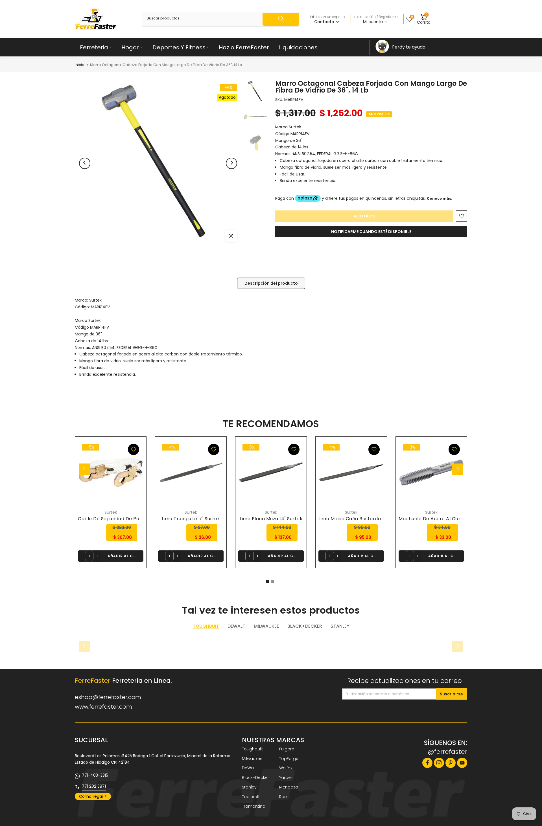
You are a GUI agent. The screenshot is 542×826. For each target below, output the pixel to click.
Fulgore (286, 749)
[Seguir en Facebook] (427, 763)
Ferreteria (94, 47)
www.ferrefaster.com (103, 707)
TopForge (288, 758)
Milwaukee (252, 758)
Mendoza (288, 787)
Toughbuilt (252, 749)
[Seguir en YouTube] (462, 763)
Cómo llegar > (93, 796)
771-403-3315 (95, 775)
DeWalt (249, 768)
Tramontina (253, 806)
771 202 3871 (94, 786)
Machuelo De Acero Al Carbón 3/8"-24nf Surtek (454, 518)
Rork (283, 796)
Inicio (79, 65)
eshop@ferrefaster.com (108, 697)
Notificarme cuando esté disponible (371, 231)
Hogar (130, 47)
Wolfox (285, 768)
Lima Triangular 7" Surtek (191, 518)
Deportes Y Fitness (179, 47)
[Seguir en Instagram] (439, 763)
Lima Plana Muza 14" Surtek (271, 518)
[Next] (231, 163)
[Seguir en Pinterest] (450, 763)
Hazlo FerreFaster (244, 47)
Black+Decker (255, 777)
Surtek (95, 300)
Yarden (286, 777)
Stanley (249, 787)
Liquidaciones (298, 47)
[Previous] (84, 163)
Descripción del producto (271, 283)
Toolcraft (251, 796)
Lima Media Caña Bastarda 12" (353, 518)
